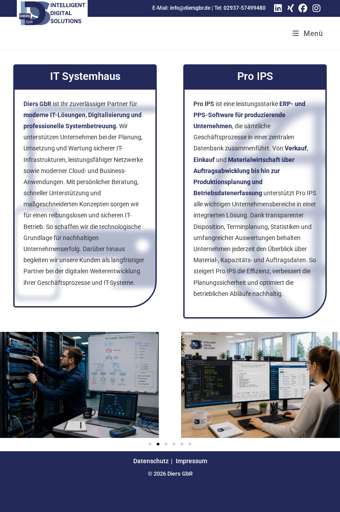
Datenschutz (151, 461)
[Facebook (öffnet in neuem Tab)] (303, 8)
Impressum (191, 461)
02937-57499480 (245, 8)
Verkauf (296, 148)
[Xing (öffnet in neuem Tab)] (289, 8)
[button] (13, 385)
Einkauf (204, 159)
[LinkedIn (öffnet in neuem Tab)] (278, 8)
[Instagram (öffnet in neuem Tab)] (316, 8)
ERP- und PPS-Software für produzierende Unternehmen (249, 115)
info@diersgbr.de (190, 8)
